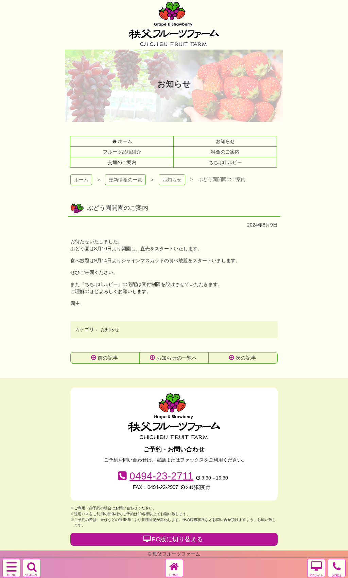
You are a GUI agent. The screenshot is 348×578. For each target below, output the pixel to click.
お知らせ (171, 179)
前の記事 (108, 358)
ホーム (81, 179)
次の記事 (246, 358)
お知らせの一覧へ (176, 358)
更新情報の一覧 (125, 179)
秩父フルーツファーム (174, 24)
